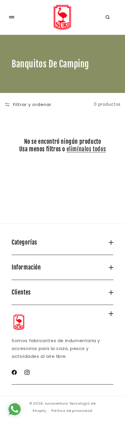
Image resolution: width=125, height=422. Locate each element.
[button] (11, 17)
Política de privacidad (71, 410)
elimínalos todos (86, 149)
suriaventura (56, 403)
